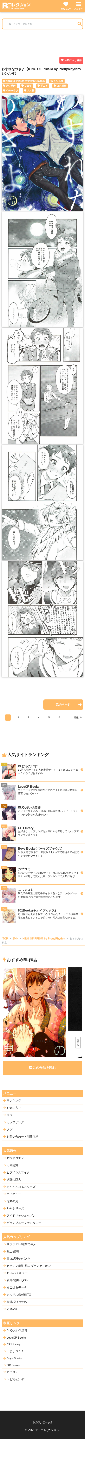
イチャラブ (12, 90)
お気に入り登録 (73, 60)
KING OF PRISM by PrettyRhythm (25, 81)
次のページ (63, 704)
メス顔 (30, 90)
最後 (76, 717)
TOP (5, 938)
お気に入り (66, 9)
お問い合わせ (42, 1422)
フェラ (28, 85)
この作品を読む (44, 1067)
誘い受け (11, 85)
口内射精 (61, 85)
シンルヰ (58, 81)
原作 (15, 938)
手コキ (44, 85)
